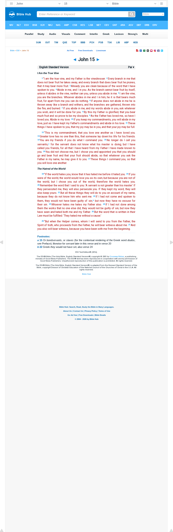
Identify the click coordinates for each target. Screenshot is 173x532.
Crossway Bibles (117, 256)
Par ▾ (131, 67)
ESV (18, 51)
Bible (12, 51)
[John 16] (169, 250)
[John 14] (4, 250)
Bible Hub (86, 274)
